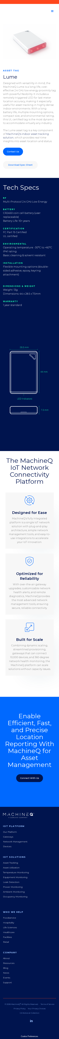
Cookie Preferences (29, 1036)
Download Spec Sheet (20, 165)
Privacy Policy (20, 1009)
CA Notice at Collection (29, 1013)
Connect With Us (29, 778)
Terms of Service (47, 1004)
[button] (52, 11)
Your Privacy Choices (37, 1009)
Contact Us (13, 151)
